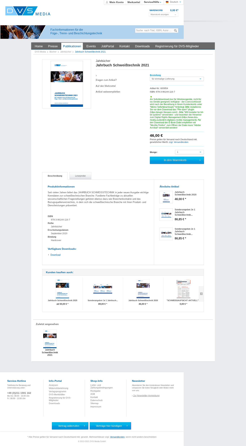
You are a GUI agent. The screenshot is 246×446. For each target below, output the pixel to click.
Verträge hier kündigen (109, 425)
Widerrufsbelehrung (58, 388)
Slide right (201, 293)
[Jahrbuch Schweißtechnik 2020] (166, 197)
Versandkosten (117, 437)
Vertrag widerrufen (68, 425)
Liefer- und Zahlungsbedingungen (101, 386)
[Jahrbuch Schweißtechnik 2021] (67, 84)
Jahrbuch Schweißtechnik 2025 (62, 300)
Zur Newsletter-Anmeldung (146, 395)
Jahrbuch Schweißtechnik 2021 (50, 352)
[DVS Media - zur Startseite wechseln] (28, 11)
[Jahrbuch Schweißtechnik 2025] (62, 288)
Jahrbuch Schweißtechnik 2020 (143, 300)
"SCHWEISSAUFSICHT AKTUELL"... (183, 300)
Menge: (153, 152)
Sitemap (94, 403)
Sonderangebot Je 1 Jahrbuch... (103, 300)
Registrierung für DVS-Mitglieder (60, 399)
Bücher (53, 52)
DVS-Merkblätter (57, 394)
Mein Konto (116, 2)
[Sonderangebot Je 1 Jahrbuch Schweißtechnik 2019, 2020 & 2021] (166, 214)
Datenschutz (96, 400)
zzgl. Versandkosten (178, 142)
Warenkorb (156, 10)
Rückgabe (95, 391)
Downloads (54, 403)
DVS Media (40, 52)
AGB (92, 394)
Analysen (53, 385)
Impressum (95, 406)
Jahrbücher (66, 52)
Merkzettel (134, 2)
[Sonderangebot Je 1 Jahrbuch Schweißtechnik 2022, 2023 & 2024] (102, 288)
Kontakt (94, 397)
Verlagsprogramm (57, 391)
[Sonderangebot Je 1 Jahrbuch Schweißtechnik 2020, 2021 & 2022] (166, 234)
